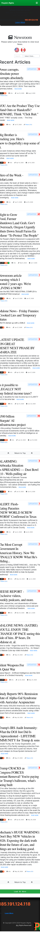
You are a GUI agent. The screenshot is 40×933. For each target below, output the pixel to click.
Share (2, 95)
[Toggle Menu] (37, 3)
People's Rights (7, 3)
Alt (6, 95)
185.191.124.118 (31, 20)
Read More (18, 89)
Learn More (20, 22)
